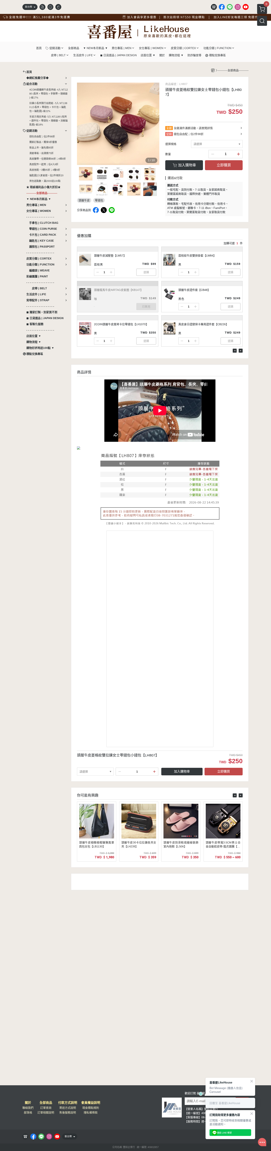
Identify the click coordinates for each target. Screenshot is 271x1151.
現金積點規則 (90, 1107)
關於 (28, 1102)
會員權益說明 (90, 1102)
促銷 (169, 134)
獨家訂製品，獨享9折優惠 (43, 142)
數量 (168, 154)
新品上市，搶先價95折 (41, 147)
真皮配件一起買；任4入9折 (43, 164)
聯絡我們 (28, 1107)
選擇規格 (170, 144)
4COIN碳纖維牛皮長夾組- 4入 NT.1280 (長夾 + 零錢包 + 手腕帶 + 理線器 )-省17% (48, 93)
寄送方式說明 (67, 1107)
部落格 (28, 1112)
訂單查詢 (45, 1107)
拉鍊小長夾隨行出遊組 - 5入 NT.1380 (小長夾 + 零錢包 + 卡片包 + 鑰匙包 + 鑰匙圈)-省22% (48, 107)
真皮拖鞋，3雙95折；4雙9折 (44, 170)
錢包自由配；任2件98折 (42, 136)
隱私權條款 (91, 1112)
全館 (169, 128)
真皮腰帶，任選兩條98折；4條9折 (47, 158)
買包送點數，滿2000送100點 (45, 181)
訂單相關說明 (45, 1112)
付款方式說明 (67, 1102)
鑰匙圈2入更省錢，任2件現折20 (46, 175)
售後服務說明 (67, 1112)
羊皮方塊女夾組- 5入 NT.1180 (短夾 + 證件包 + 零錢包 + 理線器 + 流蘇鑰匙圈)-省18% (48, 120)
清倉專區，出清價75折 (41, 153)
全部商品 (45, 1102)
